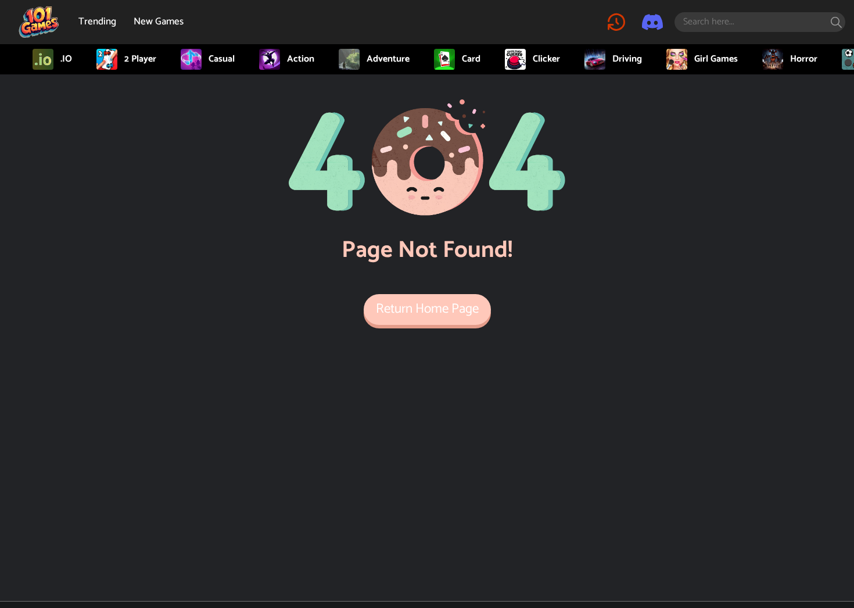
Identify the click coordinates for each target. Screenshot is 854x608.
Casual (222, 59)
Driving (627, 59)
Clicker (546, 59)
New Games (159, 21)
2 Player (140, 59)
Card (471, 59)
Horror (803, 59)
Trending (97, 21)
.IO (66, 59)
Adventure (388, 59)
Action (300, 59)
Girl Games (716, 59)
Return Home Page (427, 309)
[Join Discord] (652, 22)
